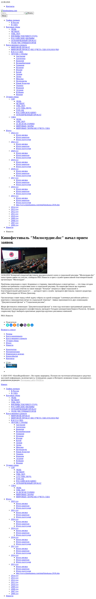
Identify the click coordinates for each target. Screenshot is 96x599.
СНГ (13, 99)
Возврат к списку (8, 330)
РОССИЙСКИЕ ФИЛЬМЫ (22, 38)
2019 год (14, 160)
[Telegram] (18, 325)
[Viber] (25, 325)
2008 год (14, 221)
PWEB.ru (40, 380)
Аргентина (20, 58)
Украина (19, 85)
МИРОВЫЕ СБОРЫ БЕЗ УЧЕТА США (33, 128)
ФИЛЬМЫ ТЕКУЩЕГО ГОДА (24, 36)
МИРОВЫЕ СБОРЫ (25, 126)
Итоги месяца (22, 135)
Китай (18, 72)
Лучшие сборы (12, 97)
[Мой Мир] (32, 325)
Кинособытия (12, 356)
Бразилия (20, 61)
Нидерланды (21, 81)
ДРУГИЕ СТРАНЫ (19, 54)
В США (14, 25)
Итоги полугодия (23, 139)
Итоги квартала (22, 137)
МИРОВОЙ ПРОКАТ (20, 47)
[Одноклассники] (14, 325)
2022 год (14, 133)
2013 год (14, 209)
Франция (20, 88)
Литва (18, 76)
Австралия (20, 56)
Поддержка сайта (28, 380)
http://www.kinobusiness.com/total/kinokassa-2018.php (38, 205)
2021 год (14, 142)
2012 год (14, 212)
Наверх (4, 384)
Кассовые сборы (13, 27)
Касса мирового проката (16, 45)
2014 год (14, 207)
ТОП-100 (20, 110)
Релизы (9, 334)
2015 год (14, 196)
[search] (29, 13)
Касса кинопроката (14, 336)
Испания (20, 67)
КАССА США (17, 52)
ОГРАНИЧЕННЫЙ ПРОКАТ (23, 40)
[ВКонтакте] (11, 325)
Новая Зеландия (23, 83)
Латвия (19, 74)
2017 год (14, 178)
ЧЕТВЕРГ (15, 31)
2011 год (14, 214)
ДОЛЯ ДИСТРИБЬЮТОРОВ (23, 43)
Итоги (8, 130)
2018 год (14, 169)
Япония (19, 94)
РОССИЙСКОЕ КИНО (26, 112)
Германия (20, 65)
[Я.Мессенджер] (7, 325)
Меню (4, 16)
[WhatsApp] (28, 325)
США (13, 117)
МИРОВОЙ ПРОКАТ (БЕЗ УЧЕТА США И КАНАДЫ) (35, 49)
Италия (19, 70)
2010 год (14, 216)
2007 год (14, 223)
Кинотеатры (11, 349)
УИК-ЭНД (15, 34)
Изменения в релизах (15, 354)
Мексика (20, 79)
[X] (21, 325)
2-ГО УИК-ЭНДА (23, 108)
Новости (9, 227)
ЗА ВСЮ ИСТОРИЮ (25, 124)
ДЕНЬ (13, 29)
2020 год (14, 151)
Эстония (19, 90)
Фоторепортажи (13, 352)
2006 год (14, 225)
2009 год (14, 218)
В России (15, 22)
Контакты (10, 6)
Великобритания (23, 63)
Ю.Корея (20, 92)
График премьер (13, 20)
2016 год (14, 187)
